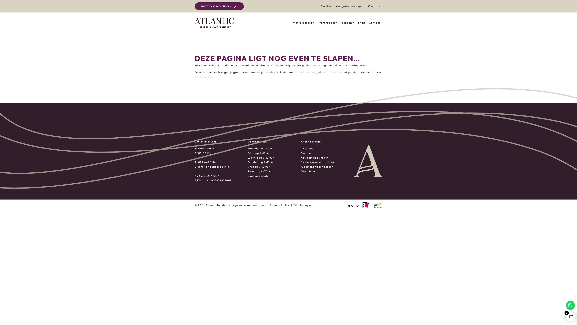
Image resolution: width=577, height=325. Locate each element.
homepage (310, 72)
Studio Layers (303, 205)
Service (326, 6)
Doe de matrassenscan (216, 6)
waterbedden (204, 76)
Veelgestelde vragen (349, 6)
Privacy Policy (279, 205)
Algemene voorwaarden (248, 205)
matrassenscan (333, 72)
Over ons (374, 6)
